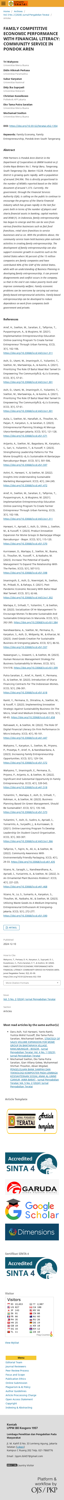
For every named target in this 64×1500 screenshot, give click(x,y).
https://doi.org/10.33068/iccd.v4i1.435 (33, 861)
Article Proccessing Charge (21, 1395)
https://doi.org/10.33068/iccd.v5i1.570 (25, 543)
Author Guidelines (16, 1391)
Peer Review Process (17, 1370)
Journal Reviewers (16, 1366)
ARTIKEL (12, 927)
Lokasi (20, 1446)
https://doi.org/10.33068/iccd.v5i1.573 (25, 812)
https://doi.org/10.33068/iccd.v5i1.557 (25, 647)
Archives (18, 11)
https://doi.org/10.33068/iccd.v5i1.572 (25, 762)
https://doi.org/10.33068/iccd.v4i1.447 (25, 737)
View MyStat (12, 1342)
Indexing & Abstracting (19, 1407)
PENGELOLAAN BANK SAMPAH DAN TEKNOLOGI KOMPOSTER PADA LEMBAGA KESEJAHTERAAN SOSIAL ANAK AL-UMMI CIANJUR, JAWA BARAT (34, 1074)
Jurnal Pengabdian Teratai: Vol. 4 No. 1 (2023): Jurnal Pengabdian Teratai (32, 1052)
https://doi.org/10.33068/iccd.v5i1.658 (33, 717)
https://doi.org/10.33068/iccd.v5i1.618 (25, 692)
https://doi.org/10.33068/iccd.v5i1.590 (25, 915)
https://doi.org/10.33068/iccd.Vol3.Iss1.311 (28, 353)
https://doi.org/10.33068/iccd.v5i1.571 (25, 435)
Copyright (11, 1403)
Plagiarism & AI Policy (18, 1387)
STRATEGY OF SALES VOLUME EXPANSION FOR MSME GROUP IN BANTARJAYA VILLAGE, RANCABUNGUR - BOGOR (35, 1043)
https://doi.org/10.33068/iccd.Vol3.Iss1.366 (28, 841)
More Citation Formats (17, 982)
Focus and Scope (15, 1374)
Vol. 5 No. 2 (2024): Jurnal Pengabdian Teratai (26, 14)
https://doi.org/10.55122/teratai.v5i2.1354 (33, 125)
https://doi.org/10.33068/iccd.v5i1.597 (25, 465)
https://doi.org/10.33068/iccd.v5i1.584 (36, 622)
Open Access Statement (19, 1399)
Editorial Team (14, 1362)
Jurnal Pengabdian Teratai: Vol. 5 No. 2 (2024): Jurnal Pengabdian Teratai (34, 1083)
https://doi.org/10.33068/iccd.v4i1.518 (25, 787)
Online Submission (16, 1382)
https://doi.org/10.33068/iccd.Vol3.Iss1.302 (28, 597)
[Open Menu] (3, 3)
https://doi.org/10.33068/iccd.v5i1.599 (36, 667)
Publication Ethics (16, 1378)
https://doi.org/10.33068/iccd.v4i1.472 (25, 485)
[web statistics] (12, 1465)
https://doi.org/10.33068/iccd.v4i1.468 (25, 886)
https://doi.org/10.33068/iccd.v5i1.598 (25, 572)
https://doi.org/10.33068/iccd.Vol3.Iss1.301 (28, 382)
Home (6, 11)
